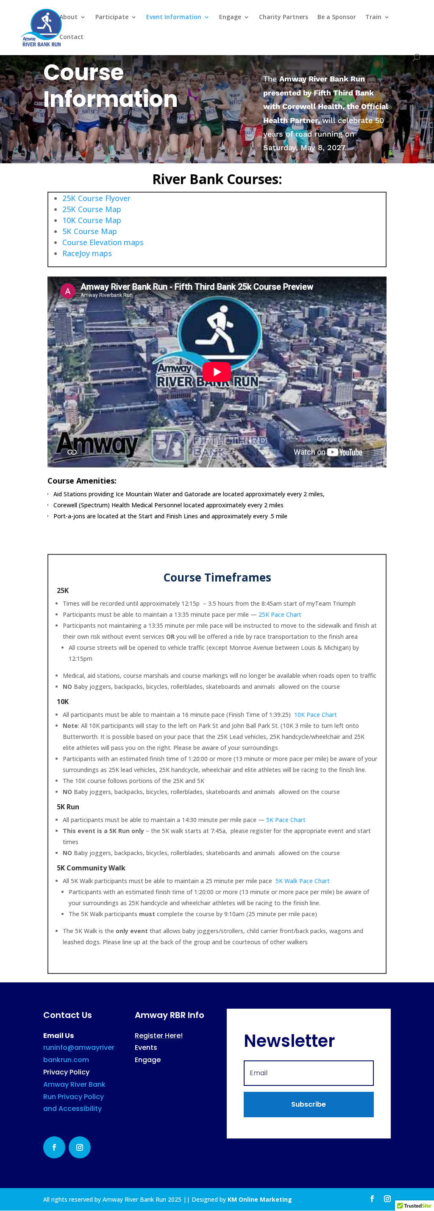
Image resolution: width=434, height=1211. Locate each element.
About (68, 17)
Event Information (173, 17)
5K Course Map (89, 231)
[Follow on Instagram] (80, 1147)
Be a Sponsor (336, 17)
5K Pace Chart (286, 820)
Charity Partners (283, 17)
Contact (71, 37)
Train (373, 17)
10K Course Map (91, 220)
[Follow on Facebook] (54, 1147)
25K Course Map (91, 209)
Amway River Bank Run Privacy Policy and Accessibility (74, 1097)
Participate (111, 17)
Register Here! (159, 1035)
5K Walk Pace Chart (302, 881)
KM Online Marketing (260, 1199)
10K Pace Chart (315, 714)
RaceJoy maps (87, 253)
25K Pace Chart (280, 614)
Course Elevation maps (104, 242)
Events (146, 1047)
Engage (230, 17)
